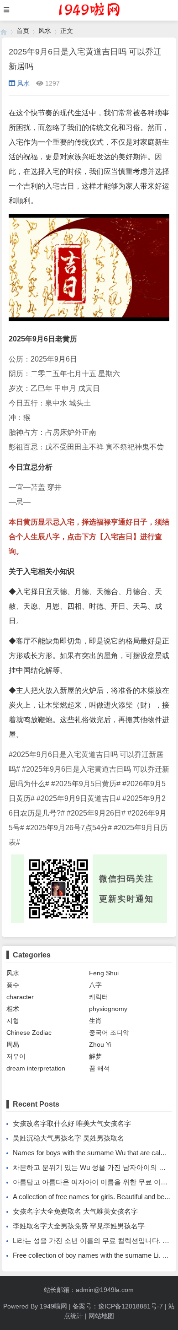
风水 (44, 30)
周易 (12, 1044)
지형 (12, 1020)
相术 (12, 1008)
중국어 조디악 (109, 1032)
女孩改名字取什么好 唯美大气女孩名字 (72, 1123)
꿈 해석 (99, 1068)
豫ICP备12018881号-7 (130, 1306)
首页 (22, 30)
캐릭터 (98, 996)
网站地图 (101, 1315)
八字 (95, 985)
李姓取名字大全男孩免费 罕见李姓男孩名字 (79, 1226)
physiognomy (108, 1008)
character (20, 996)
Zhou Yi (100, 1044)
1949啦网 (53, 1306)
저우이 (16, 1056)
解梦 (95, 1056)
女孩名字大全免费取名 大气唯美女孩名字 (75, 1211)
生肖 (95, 1020)
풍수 (12, 985)
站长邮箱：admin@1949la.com (89, 1289)
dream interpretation (35, 1068)
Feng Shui (104, 973)
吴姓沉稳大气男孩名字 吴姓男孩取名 (68, 1138)
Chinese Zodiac (29, 1032)
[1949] (3, 31)
